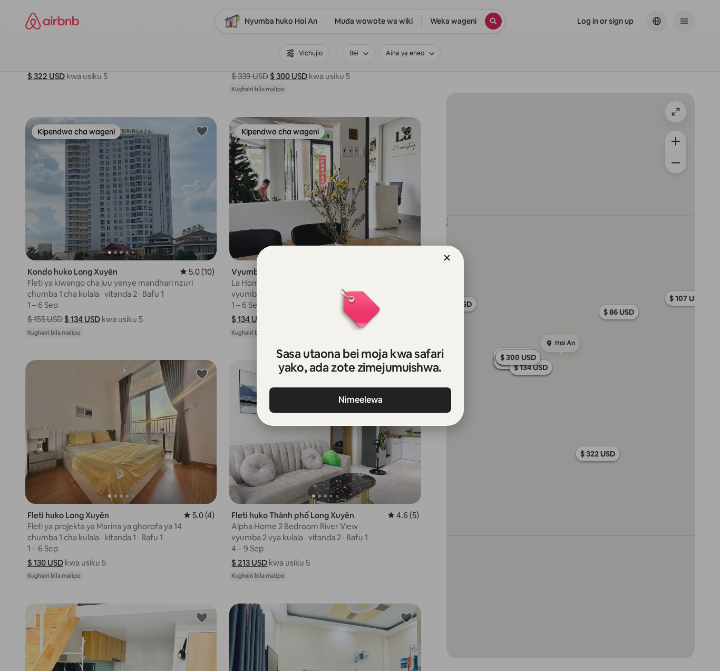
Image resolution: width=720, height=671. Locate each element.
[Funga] (447, 258)
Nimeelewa (360, 399)
